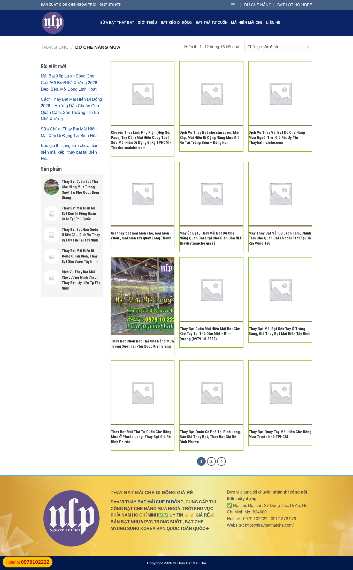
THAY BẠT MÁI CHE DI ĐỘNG (153, 502)
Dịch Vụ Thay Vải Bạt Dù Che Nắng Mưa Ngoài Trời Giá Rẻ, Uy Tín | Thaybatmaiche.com (277, 137)
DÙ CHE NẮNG (258, 5)
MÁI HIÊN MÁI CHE (247, 23)
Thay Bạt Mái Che (191, 563)
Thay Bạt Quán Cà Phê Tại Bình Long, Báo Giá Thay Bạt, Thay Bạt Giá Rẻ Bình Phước (210, 437)
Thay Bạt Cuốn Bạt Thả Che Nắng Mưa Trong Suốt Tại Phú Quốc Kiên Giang (142, 344)
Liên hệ (273, 23)
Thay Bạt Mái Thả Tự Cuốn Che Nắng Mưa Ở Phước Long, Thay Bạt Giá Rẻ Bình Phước (141, 437)
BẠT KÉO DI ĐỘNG (176, 23)
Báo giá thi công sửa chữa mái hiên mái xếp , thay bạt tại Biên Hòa (69, 152)
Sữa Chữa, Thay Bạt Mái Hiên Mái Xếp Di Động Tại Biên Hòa (69, 132)
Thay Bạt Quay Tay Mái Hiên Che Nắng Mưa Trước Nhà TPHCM (280, 434)
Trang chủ (54, 47)
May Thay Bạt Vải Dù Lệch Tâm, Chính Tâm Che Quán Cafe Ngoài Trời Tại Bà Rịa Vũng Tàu (280, 238)
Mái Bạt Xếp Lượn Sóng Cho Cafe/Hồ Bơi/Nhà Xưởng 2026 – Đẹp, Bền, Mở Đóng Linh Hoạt (71, 82)
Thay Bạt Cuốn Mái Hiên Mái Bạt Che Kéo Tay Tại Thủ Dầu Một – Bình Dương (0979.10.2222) (210, 333)
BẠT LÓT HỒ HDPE (294, 5)
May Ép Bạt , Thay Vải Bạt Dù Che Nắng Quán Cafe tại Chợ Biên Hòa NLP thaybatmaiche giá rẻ (211, 238)
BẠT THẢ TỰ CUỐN (212, 23)
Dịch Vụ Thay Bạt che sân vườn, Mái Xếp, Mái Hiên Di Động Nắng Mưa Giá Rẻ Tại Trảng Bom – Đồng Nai (210, 137)
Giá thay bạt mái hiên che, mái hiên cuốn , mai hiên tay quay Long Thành (141, 236)
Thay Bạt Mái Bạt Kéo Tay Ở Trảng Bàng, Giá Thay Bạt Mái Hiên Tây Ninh (279, 331)
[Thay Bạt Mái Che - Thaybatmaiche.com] (67, 22)
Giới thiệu (147, 23)
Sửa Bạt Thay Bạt (117, 23)
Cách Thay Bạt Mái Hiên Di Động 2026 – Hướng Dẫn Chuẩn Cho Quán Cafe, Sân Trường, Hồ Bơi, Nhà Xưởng (71, 109)
